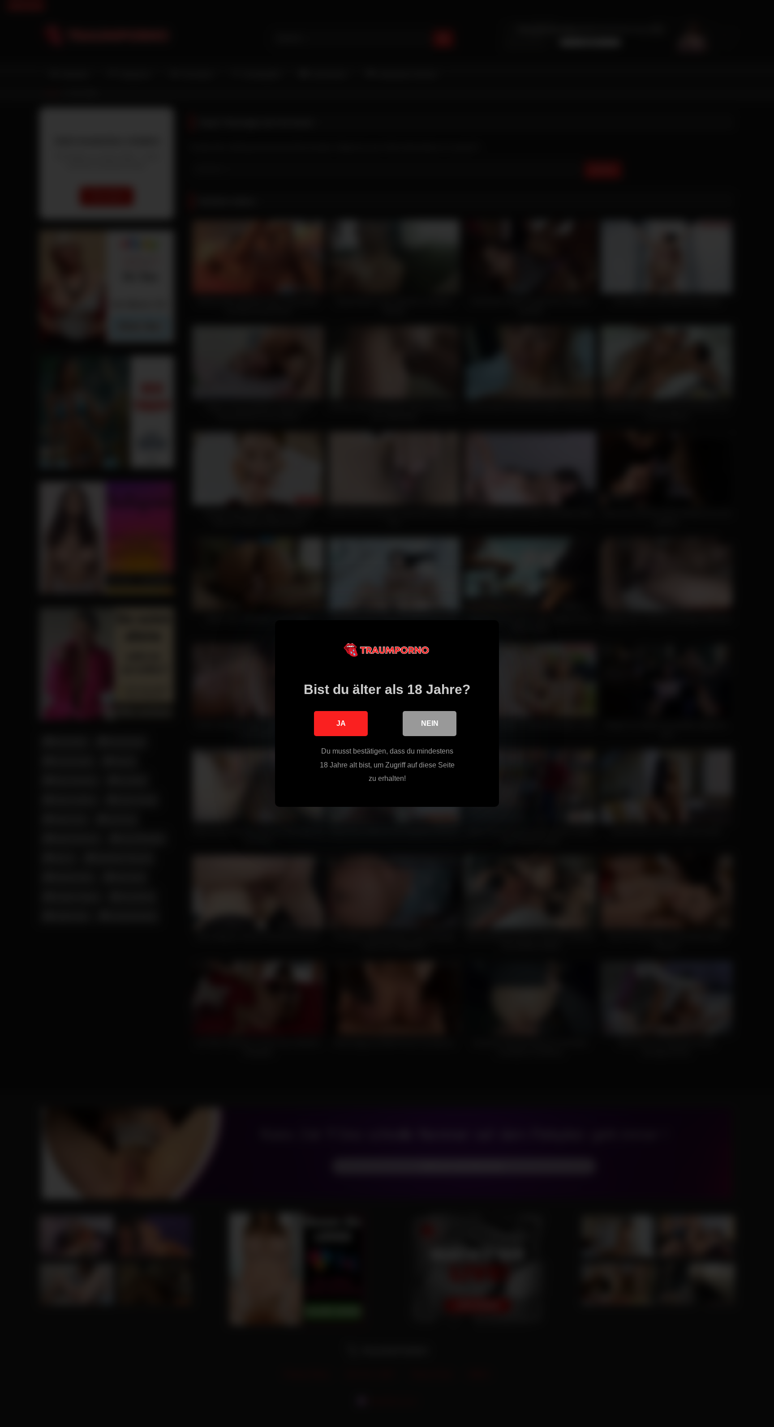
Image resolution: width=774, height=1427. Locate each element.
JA (341, 723)
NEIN (430, 723)
